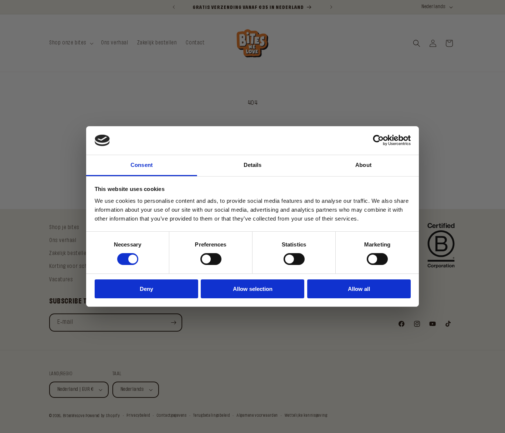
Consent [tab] (142, 165)
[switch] (210, 259)
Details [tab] (253, 165)
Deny (146, 289)
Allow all (359, 289)
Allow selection (252, 289)
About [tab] (363, 165)
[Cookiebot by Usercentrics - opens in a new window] (378, 140)
